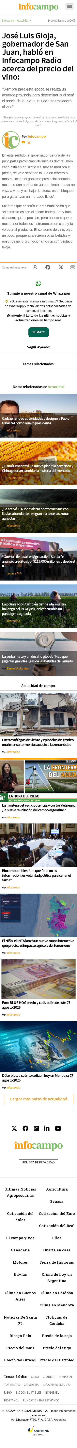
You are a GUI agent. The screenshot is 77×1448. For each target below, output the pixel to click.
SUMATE (38, 332)
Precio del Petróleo (56, 1359)
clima (35, 1377)
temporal (65, 1377)
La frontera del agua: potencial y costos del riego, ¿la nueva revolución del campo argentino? (38, 807)
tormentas (12, 1385)
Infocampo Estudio (56, 1385)
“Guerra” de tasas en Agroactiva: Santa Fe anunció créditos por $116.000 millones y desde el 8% (38, 561)
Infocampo (8, 20)
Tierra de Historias (56, 1262)
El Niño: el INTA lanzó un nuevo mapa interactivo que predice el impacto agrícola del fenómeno (38, 943)
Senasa (56, 1201)
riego (8, 1392)
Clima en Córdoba (57, 1292)
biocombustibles (28, 1392)
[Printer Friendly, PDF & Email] (72, 268)
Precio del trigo (57, 1347)
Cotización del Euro (57, 1213)
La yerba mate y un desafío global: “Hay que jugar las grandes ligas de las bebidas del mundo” (38, 658)
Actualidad (22, 20)
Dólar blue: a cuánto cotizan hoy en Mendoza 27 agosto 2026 (37, 1078)
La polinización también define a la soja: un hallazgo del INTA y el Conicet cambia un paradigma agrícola (34, 609)
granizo (48, 1377)
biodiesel (52, 1392)
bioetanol (11, 1400)
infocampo (13, 430)
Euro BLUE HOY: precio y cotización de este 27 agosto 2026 (36, 1005)
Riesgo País (20, 1335)
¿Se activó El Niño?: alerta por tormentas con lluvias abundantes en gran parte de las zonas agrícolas (35, 513)
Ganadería (20, 1249)
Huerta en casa (56, 1249)
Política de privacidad (38, 1162)
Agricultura (57, 1189)
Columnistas (15, 478)
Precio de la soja (57, 1335)
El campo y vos (20, 1237)
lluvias (20, 1274)
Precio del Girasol (20, 1359)
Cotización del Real (57, 1225)
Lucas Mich (14, 573)
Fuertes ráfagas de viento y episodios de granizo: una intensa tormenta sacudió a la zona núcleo (38, 742)
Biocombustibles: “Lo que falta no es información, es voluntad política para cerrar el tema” (36, 875)
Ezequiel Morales (18, 668)
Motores (20, 1262)
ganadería (31, 1385)
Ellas (56, 1237)
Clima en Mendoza (57, 1304)
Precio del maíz (20, 1347)
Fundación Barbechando (41, 1400)
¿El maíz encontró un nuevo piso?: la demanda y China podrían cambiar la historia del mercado (37, 468)
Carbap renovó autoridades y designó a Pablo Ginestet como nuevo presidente (35, 420)
